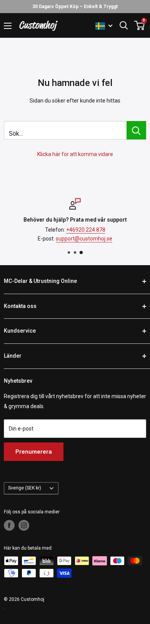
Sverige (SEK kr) (24, 488)
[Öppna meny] (8, 26)
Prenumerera (33, 451)
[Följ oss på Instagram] (23, 525)
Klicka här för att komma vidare (75, 154)
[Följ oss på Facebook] (9, 525)
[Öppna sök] (124, 25)
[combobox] (65, 130)
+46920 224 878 (85, 230)
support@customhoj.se (84, 238)
